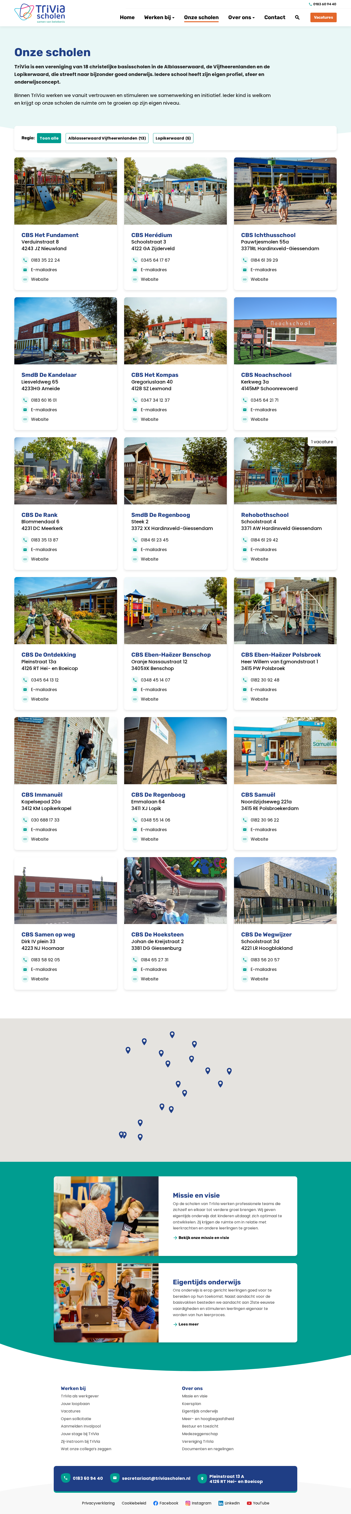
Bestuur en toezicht (200, 1426)
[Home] (41, 13)
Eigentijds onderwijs (207, 1282)
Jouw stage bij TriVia (80, 1434)
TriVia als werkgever (80, 1396)
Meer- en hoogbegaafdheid (208, 1419)
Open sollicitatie (76, 1419)
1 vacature (322, 442)
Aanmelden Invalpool (81, 1426)
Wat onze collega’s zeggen (86, 1449)
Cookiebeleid (134, 1503)
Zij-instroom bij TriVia (80, 1441)
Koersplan (191, 1403)
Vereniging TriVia (197, 1441)
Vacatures (70, 1411)
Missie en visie (196, 1195)
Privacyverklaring (98, 1503)
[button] (184, 1094)
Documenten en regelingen (208, 1449)
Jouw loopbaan (75, 1403)
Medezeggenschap (200, 1434)
